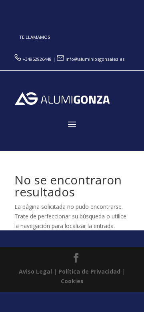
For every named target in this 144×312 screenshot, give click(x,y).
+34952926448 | (39, 59)
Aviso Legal (35, 271)
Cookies (72, 281)
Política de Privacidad (89, 271)
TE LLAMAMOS (34, 37)
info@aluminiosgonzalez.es (94, 59)
